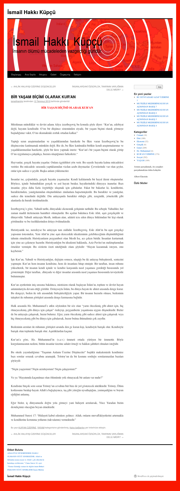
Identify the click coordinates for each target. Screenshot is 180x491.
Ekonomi (140, 141)
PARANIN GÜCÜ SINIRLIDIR (20, 470)
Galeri (53, 74)
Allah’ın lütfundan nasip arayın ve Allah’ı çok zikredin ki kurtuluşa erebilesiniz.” (25, 459)
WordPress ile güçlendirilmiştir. (150, 476)
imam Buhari (39, 466)
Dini (138, 138)
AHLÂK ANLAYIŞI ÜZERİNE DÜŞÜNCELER (33, 86)
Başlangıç (16, 74)
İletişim (77, 74)
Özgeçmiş (65, 74)
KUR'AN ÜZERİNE (27, 427)
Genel (139, 147)
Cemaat (140, 135)
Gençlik (140, 144)
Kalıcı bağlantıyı (77, 427)
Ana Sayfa (30, 74)
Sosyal (139, 157)
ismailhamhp (17, 101)
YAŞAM (40, 427)
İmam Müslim (38, 470)
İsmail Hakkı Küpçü (31, 12)
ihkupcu (43, 74)
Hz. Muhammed (143, 150)
